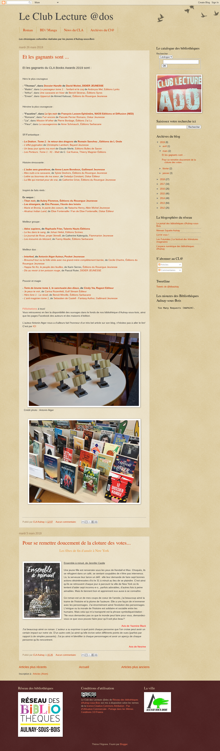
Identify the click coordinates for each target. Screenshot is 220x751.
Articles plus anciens (135, 667)
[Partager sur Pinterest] (96, 522)
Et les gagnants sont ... (46, 56)
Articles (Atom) (40, 674)
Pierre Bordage (66, 120)
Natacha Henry (76, 208)
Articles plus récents (33, 667)
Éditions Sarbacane (90, 124)
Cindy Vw (89, 288)
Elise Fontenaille (60, 211)
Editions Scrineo (74, 232)
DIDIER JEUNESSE (92, 85)
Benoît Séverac (77, 93)
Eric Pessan (52, 204)
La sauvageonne (48, 124)
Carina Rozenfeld (54, 291)
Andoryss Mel (95, 89)
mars (165, 151)
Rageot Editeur (105, 288)
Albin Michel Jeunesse (98, 208)
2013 (163, 203)
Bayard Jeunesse (79, 145)
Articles (164, 264)
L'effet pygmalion (33, 145)
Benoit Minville (60, 295)
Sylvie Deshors (63, 173)
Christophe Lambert (57, 145)
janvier (166, 173)
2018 (163, 179)
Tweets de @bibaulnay (167, 286)
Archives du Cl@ (102, 30)
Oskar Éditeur (92, 176)
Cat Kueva (72, 152)
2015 (163, 193)
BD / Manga (48, 30)
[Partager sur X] (89, 522)
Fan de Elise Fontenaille (84, 211)
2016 (163, 188)
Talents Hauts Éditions (76, 228)
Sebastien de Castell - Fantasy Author (74, 298)
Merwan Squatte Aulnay (168, 230)
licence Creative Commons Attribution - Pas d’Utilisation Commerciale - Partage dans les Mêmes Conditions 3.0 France (107, 709)
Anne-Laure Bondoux (67, 169)
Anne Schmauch (70, 124)
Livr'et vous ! (162, 235)
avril (165, 146)
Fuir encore (48, 117)
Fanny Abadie (63, 239)
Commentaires (167, 270)
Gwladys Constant (74, 176)
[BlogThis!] (86, 522)
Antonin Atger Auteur (50, 256)
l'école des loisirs (70, 204)
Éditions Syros (94, 93)
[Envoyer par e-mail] (83, 522)
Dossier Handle (53, 85)
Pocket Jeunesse (74, 256)
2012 (163, 208)
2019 (163, 142)
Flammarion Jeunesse (101, 235)
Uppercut (45, 96)
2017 (163, 184)
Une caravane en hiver (52, 93)
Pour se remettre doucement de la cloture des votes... (77, 542)
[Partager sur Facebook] (93, 522)
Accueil (84, 667)
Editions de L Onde (110, 141)
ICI (34, 326)
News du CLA (73, 30)
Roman (28, 30)
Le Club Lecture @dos (66, 16)
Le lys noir (51, 113)
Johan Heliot (57, 232)
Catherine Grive (71, 180)
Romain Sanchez (87, 141)
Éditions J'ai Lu (84, 120)
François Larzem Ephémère (77, 113)
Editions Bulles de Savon (88, 148)
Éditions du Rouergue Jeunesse (90, 96)
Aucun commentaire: (66, 522)
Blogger (123, 744)
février (166, 168)
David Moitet (73, 85)
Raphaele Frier (53, 228)
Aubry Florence (49, 201)
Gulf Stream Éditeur (76, 291)
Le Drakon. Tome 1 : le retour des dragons (48, 141)
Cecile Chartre (116, 260)
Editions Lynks (111, 89)
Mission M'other (45, 120)
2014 (163, 198)
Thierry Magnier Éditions (92, 152)
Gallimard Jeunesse (93, 169)
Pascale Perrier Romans (72, 117)
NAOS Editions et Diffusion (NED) (114, 113)
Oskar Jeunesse (96, 117)
